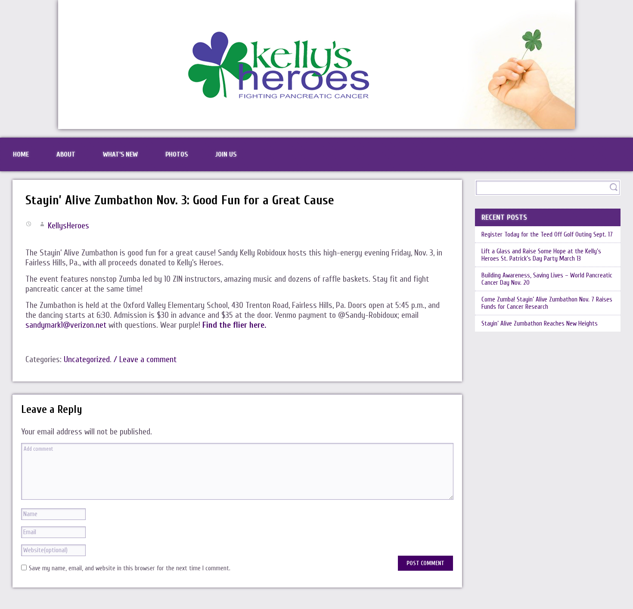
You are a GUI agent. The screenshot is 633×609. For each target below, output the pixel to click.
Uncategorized (87, 359)
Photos (176, 154)
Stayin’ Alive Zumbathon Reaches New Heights (539, 323)
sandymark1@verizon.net (65, 325)
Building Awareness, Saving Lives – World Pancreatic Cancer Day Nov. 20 (546, 279)
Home (21, 154)
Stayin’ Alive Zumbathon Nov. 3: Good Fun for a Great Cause (179, 200)
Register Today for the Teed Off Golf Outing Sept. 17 (547, 234)
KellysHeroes (68, 226)
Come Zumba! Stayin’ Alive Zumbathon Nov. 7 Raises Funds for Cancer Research (546, 303)
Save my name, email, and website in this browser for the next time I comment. (129, 568)
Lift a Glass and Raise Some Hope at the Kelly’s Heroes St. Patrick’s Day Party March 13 (541, 255)
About (65, 154)
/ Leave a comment (145, 359)
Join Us (225, 154)
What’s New (120, 154)
